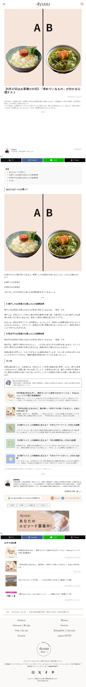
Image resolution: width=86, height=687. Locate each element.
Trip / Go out (21, 630)
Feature (21, 636)
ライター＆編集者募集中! (50, 666)
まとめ (11, 180)
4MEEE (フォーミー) (34, 666)
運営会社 (77, 664)
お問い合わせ (45, 661)
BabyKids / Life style (64, 630)
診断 (22, 505)
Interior (64, 625)
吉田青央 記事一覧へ (72, 491)
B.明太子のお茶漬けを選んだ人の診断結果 (23, 178)
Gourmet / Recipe (21, 625)
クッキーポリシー (46, 664)
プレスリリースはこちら (31, 661)
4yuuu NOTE (64, 636)
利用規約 (8, 664)
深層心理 (32, 505)
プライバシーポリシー (32, 664)
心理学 (12, 505)
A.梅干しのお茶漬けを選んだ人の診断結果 (23, 175)
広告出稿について (56, 661)
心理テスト (44, 505)
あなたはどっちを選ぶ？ (17, 172)
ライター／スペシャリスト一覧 (63, 664)
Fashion (22, 620)
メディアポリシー (17, 664)
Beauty (64, 620)
